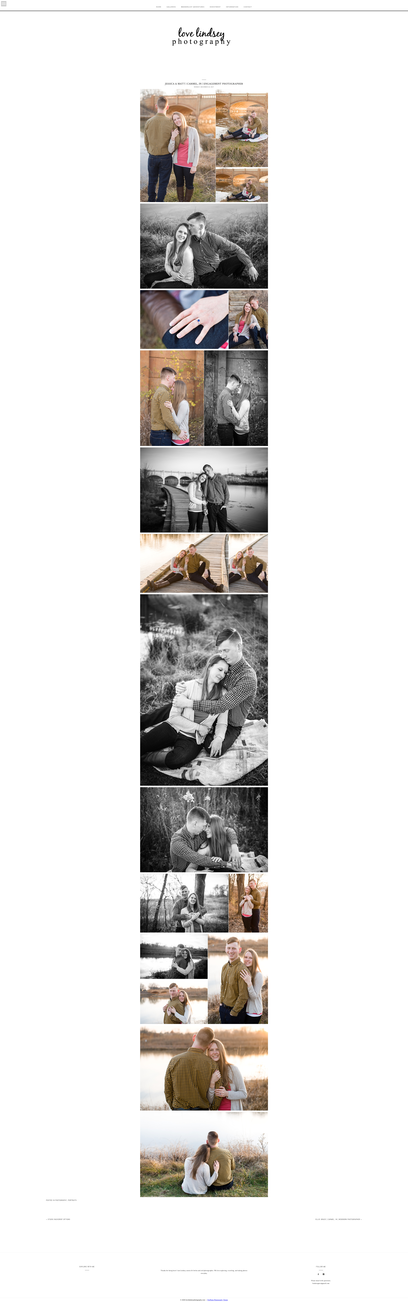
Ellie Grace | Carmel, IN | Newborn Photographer (338, 1219)
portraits (72, 1200)
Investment (215, 7)
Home (158, 7)
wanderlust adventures (192, 7)
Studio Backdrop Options (59, 1219)
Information (232, 7)
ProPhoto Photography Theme (217, 1300)
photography (61, 1200)
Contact (248, 7)
